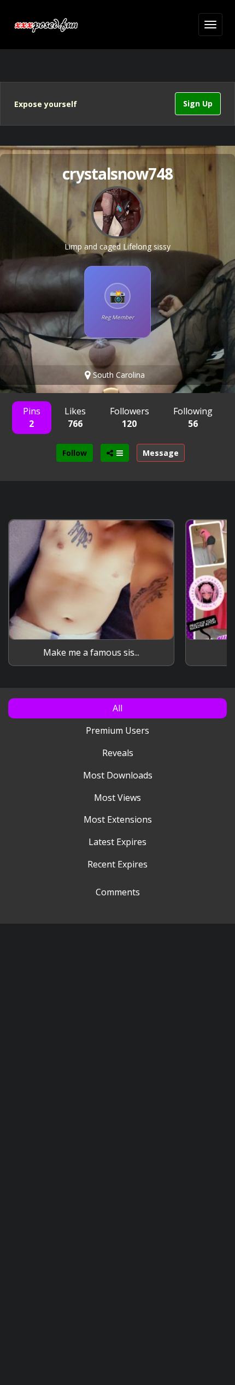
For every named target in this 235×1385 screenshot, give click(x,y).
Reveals (117, 753)
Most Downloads (117, 775)
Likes (75, 417)
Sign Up (198, 103)
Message (161, 453)
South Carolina (118, 375)
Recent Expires (117, 864)
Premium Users (117, 730)
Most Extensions (118, 819)
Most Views (117, 798)
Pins (31, 417)
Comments (118, 892)
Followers (129, 417)
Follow (74, 453)
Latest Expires (117, 842)
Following (193, 417)
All (117, 708)
